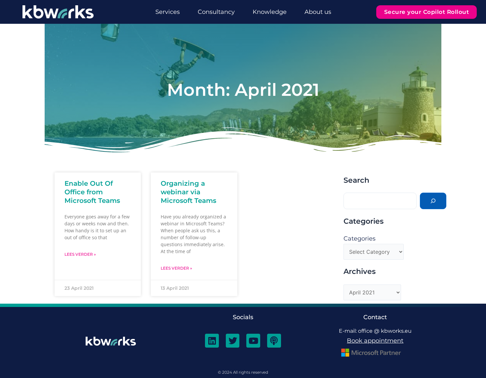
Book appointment (375, 340)
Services (167, 12)
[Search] (433, 201)
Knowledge (270, 12)
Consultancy (216, 12)
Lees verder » (80, 254)
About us (317, 12)
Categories (360, 238)
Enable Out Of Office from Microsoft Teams (92, 192)
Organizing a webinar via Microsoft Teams (188, 192)
